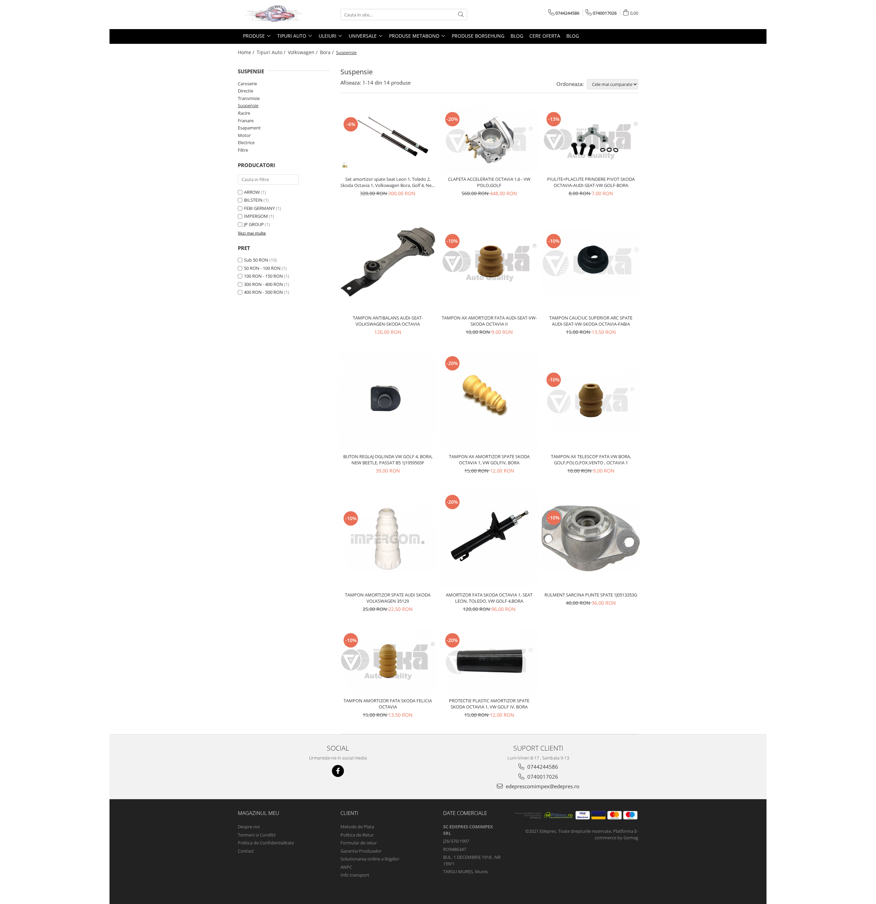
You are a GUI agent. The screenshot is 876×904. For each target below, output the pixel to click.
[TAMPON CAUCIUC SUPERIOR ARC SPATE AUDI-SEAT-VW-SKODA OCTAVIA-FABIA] (590, 261)
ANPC (346, 867)
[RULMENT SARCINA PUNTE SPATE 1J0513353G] (590, 538)
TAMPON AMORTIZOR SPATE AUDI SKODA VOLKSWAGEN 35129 (387, 598)
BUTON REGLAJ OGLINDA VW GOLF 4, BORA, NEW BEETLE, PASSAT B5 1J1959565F (388, 459)
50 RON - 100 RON (262, 268)
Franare (246, 120)
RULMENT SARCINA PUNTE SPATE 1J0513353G (590, 595)
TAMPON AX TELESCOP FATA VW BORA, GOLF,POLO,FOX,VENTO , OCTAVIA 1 (591, 459)
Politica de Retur (357, 835)
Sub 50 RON (256, 260)
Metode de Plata (357, 827)
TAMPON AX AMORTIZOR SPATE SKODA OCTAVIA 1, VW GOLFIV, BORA (489, 459)
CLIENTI (349, 812)
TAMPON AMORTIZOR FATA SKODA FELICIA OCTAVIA (388, 704)
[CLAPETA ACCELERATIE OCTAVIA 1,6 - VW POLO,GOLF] (489, 140)
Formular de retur (358, 843)
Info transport (354, 875)
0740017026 (542, 776)
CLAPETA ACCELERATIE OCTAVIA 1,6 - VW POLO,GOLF (489, 182)
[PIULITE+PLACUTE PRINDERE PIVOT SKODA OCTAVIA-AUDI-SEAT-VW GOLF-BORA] (590, 140)
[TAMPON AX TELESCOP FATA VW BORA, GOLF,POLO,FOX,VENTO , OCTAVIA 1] (590, 400)
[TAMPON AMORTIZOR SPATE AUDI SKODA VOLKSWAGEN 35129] (387, 539)
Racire (244, 113)
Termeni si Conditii (256, 835)
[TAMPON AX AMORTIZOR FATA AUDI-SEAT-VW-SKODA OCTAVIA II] (489, 261)
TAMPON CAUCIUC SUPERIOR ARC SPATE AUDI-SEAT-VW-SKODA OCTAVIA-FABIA (590, 321)
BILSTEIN (253, 200)
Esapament (249, 128)
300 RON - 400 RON (263, 284)
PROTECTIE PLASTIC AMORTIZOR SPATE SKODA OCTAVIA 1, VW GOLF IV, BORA (489, 704)
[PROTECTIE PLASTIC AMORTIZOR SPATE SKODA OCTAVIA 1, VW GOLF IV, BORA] (489, 661)
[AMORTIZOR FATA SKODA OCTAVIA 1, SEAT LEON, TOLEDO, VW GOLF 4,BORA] (489, 539)
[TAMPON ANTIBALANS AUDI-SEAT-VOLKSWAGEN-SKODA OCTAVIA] (387, 261)
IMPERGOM (256, 216)
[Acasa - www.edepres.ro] (272, 14)
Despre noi (249, 827)
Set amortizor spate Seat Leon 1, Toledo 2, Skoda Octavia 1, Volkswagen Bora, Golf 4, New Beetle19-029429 (387, 182)
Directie (245, 91)
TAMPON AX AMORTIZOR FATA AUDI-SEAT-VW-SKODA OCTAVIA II (489, 321)
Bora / (327, 52)
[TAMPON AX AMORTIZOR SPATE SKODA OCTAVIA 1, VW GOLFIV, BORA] (489, 400)
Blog (517, 36)
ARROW (252, 192)
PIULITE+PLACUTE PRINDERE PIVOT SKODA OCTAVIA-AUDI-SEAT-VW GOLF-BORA (591, 182)
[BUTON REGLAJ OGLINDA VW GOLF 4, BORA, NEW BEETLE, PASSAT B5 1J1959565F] (387, 400)
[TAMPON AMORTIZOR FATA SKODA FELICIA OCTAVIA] (387, 661)
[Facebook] (338, 771)
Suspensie (248, 105)
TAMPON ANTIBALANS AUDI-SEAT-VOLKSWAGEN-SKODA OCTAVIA (388, 321)
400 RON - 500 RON (263, 292)
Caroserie (247, 83)
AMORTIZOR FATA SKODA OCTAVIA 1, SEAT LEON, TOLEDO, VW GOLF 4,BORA (489, 598)
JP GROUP (254, 224)
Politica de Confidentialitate (266, 843)
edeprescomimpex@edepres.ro (541, 786)
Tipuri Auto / (272, 52)
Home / (247, 52)
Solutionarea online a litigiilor (369, 859)
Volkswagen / (303, 52)
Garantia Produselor (361, 851)
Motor (244, 135)
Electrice (246, 142)
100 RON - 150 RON (263, 276)
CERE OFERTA (544, 36)
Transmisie (249, 98)
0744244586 (542, 766)
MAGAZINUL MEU (258, 812)
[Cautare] (461, 14)
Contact (246, 851)
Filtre (243, 150)
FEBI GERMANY (259, 208)
